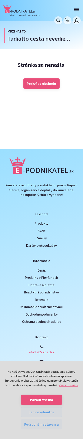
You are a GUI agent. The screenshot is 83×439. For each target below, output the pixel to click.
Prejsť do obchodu (41, 83)
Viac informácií (68, 385)
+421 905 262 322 (41, 352)
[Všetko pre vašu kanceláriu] (19, 9)
